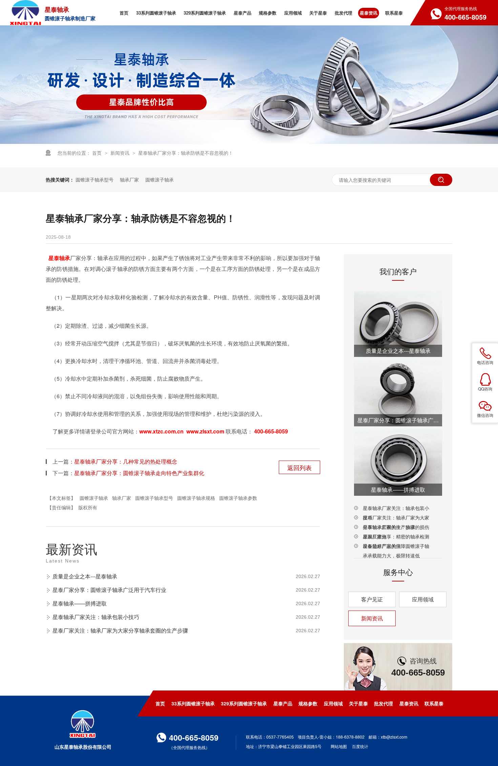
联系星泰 (433, 703)
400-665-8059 (271, 431)
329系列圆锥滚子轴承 (244, 703)
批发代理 (383, 703)
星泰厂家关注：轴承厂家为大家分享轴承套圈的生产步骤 (120, 630)
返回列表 (299, 467)
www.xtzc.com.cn (161, 431)
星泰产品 (282, 703)
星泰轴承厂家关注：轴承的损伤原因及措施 (396, 528)
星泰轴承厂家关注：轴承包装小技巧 (96, 617)
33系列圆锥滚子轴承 (193, 703)
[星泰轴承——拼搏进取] (398, 463)
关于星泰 (358, 703)
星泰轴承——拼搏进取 (80, 603)
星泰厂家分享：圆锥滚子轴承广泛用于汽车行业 (109, 590)
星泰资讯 (408, 703)
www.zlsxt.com (205, 431)
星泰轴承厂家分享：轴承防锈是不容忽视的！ (185, 152)
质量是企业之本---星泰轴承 (85, 576)
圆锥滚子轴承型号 (94, 179)
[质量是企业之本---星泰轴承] (398, 324)
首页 (97, 152)
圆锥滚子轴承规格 (196, 497)
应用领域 (423, 599)
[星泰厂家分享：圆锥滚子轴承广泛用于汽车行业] (398, 393)
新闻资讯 (120, 152)
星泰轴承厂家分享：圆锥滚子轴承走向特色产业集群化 (139, 473)
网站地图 (339, 746)
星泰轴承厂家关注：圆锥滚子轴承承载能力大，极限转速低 (396, 546)
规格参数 (307, 703)
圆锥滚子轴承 (159, 179)
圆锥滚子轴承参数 (238, 497)
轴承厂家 (129, 179)
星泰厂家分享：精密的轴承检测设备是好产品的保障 (396, 537)
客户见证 (372, 599)
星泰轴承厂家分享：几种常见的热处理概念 (125, 461)
